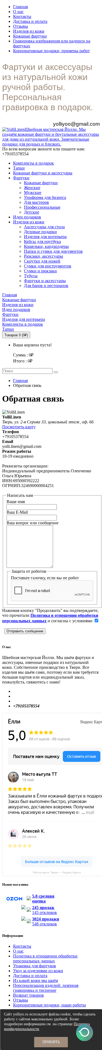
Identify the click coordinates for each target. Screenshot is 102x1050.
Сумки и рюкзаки (40, 271)
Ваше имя (16, 501)
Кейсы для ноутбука (42, 241)
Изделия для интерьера (45, 236)
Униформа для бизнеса (45, 197)
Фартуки (21, 177)
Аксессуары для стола (44, 226)
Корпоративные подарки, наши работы (49, 1005)
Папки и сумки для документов (53, 251)
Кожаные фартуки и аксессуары (42, 173)
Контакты (22, 16)
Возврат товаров (28, 995)
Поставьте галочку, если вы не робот (45, 577)
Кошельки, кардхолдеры (46, 246)
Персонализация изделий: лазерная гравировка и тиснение (45, 988)
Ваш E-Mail (17, 512)
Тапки (19, 168)
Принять (51, 1042)
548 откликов (45, 921)
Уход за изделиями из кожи (38, 970)
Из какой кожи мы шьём (35, 980)
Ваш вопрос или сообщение (32, 523)
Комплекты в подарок (33, 163)
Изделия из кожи (28, 31)
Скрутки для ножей (42, 261)
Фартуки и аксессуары (45, 280)
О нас (18, 11)
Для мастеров (36, 202)
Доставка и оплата (30, 21)
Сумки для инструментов (47, 266)
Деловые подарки (40, 231)
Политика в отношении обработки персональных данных (45, 958)
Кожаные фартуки (30, 36)
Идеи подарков (27, 217)
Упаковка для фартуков (34, 965)
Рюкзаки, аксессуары (43, 256)
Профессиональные (42, 207)
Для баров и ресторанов (46, 285)
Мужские (32, 192)
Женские (32, 187)
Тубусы (31, 275)
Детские (31, 212)
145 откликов (44, 910)
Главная (20, 6)
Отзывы (20, 26)
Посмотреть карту (19, 426)
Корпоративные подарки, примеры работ (51, 50)
